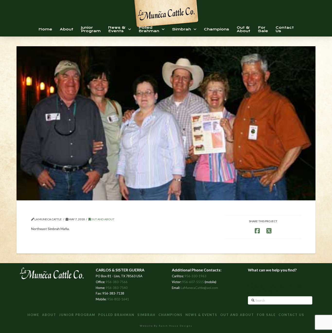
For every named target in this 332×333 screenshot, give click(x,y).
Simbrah (146, 315)
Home (33, 315)
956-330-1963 (195, 276)
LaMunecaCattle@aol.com (199, 288)
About (49, 315)
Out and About (102, 219)
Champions (170, 315)
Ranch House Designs (175, 325)
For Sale (266, 315)
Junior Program (77, 315)
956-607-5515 (193, 282)
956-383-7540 (117, 288)
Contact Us (291, 315)
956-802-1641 (118, 299)
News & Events (201, 315)
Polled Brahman (116, 315)
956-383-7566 (117, 282)
